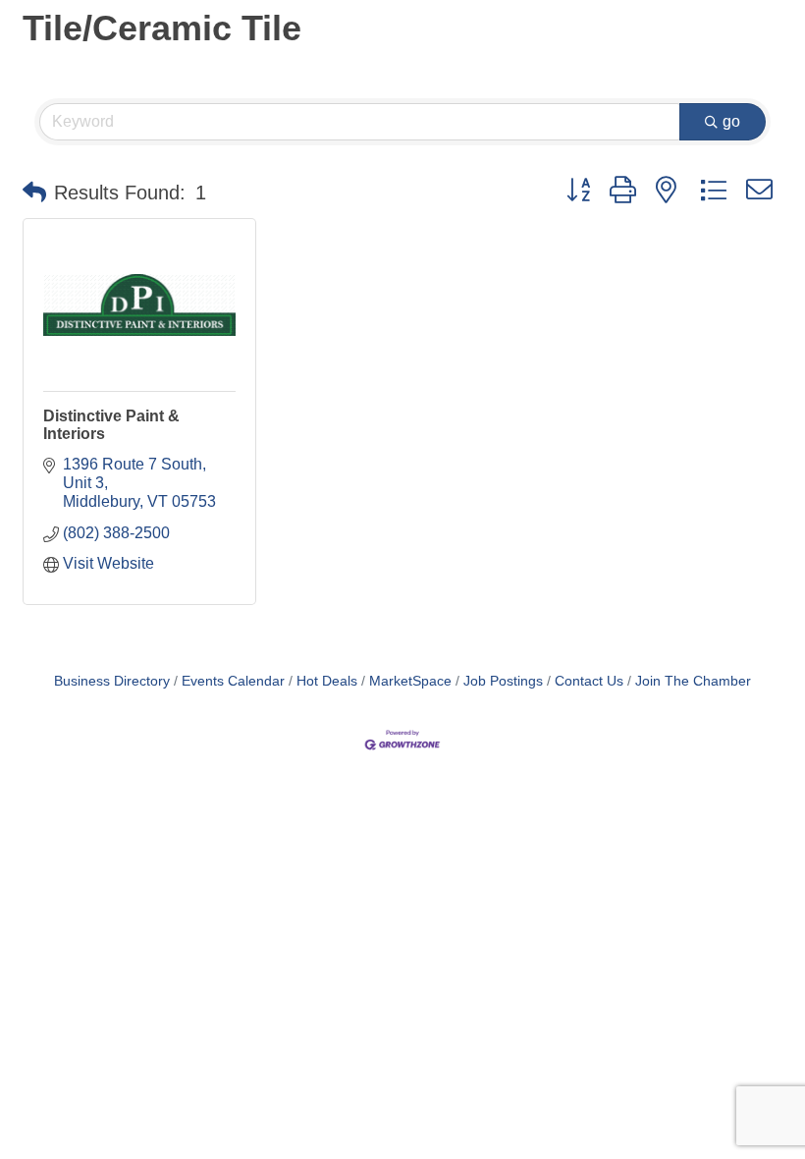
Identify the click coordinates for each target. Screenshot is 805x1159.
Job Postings (503, 681)
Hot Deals (326, 681)
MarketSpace (410, 681)
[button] (34, 192)
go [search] (731, 121)
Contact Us (589, 681)
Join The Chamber (693, 681)
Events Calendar (233, 681)
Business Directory (112, 681)
